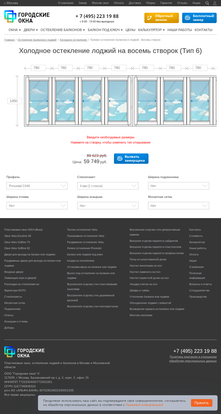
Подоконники (12, 309)
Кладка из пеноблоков (80, 260)
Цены (130, 30)
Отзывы (182, 3)
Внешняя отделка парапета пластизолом (155, 246)
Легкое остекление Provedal (84, 248)
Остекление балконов (61, 30)
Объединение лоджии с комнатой (150, 303)
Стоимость (196, 235)
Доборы (9, 327)
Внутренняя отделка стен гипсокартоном (92, 306)
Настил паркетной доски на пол (149, 278)
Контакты (203, 30)
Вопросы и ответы (200, 284)
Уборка (150, 3)
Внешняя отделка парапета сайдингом (154, 240)
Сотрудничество (199, 290)
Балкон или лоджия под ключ (85, 254)
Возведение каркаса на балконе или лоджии (157, 309)
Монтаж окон (100, 3)
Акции (196, 3)
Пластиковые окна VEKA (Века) (23, 229)
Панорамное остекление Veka (85, 235)
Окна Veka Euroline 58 (17, 235)
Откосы (8, 315)
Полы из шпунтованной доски (148, 259)
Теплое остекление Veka (82, 229)
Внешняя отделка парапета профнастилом (156, 253)
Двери (29, 30)
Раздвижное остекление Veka (85, 242)
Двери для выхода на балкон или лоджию (29, 254)
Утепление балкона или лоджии (149, 296)
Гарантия (166, 3)
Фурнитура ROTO (15, 290)
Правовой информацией (144, 404)
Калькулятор (150, 30)
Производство (198, 296)
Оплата (119, 3)
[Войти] (215, 3)
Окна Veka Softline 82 (17, 248)
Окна (13, 30)
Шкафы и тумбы (139, 290)
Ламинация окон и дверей (20, 278)
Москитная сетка (14, 303)
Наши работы (179, 30)
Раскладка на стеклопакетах (21, 284)
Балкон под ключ (104, 30)
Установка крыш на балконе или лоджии (92, 267)
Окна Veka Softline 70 (17, 242)
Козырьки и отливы (16, 321)
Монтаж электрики (141, 315)
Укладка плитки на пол (143, 284)
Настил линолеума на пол (146, 265)
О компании (65, 3)
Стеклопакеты (13, 296)
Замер (83, 3)
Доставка (135, 3)
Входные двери (13, 271)
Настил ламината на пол (145, 271)
